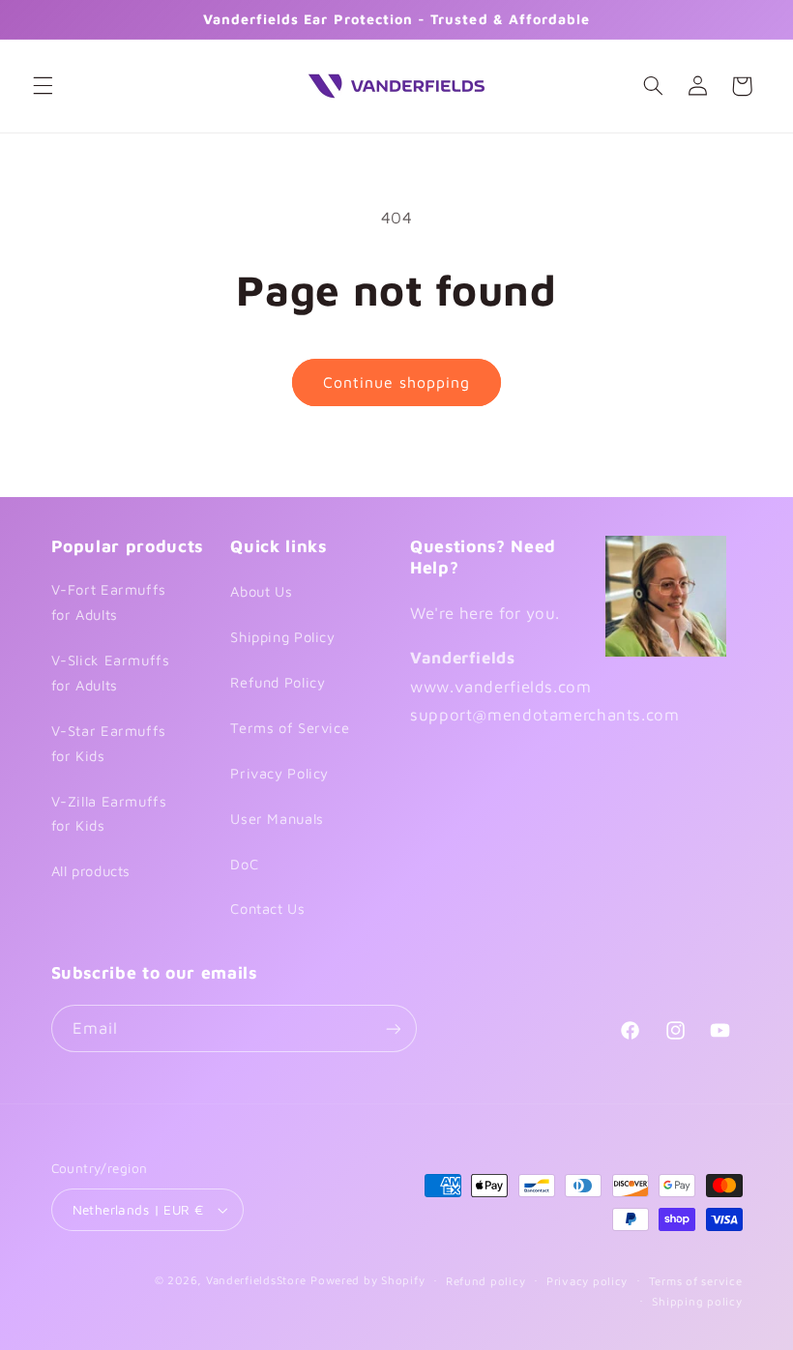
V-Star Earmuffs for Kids (108, 743)
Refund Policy (277, 682)
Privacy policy (587, 1281)
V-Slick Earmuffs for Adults (110, 672)
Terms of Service (289, 727)
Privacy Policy (279, 773)
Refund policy (486, 1281)
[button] (42, 86)
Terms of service (696, 1281)
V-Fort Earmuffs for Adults (108, 602)
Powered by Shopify (367, 1280)
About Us (261, 591)
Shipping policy (697, 1301)
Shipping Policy (282, 637)
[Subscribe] (392, 1028)
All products (91, 871)
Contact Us (267, 908)
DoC (244, 864)
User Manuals (277, 818)
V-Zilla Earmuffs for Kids (109, 814)
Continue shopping (397, 382)
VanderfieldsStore (256, 1280)
